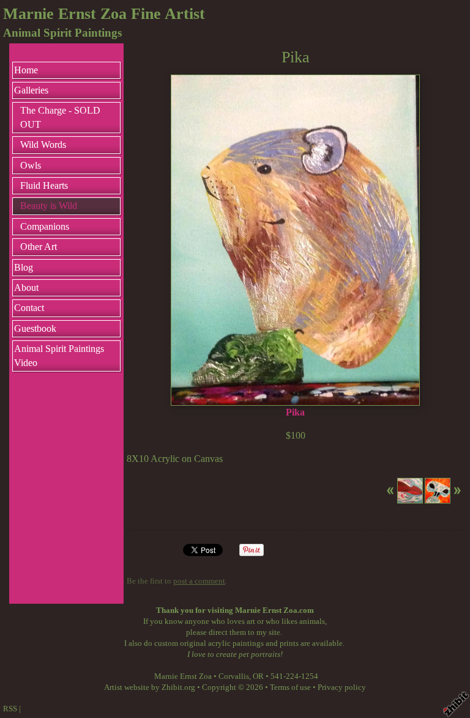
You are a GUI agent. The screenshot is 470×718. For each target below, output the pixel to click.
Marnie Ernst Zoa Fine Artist (104, 14)
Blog (23, 267)
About (26, 287)
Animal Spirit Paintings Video (59, 355)
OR (258, 676)
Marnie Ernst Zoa (183, 676)
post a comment (199, 581)
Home (26, 70)
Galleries (31, 90)
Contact (29, 307)
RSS (10, 709)
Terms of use (290, 687)
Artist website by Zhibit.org (149, 687)
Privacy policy (342, 687)
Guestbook (35, 328)
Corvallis (233, 676)
